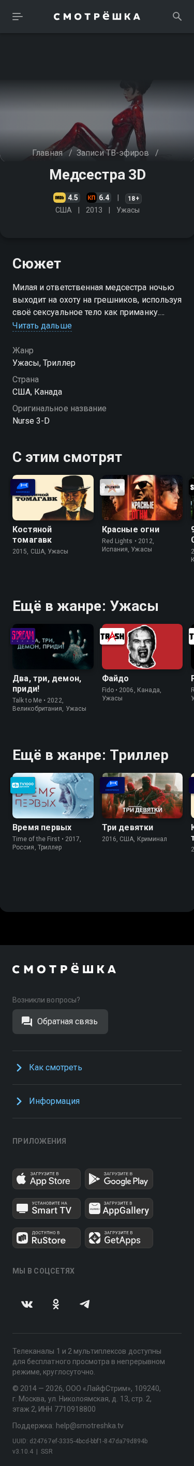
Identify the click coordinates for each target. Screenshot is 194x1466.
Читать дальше (42, 326)
